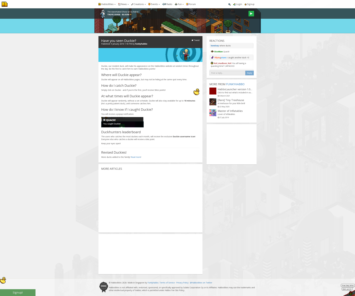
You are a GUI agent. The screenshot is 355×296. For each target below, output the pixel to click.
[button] (107, 4)
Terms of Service (167, 282)
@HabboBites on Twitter (201, 282)
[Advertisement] (150, 200)
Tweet (196, 40)
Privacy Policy (182, 282)
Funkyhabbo (141, 43)
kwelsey (215, 45)
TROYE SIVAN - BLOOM (118, 14)
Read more (136, 157)
